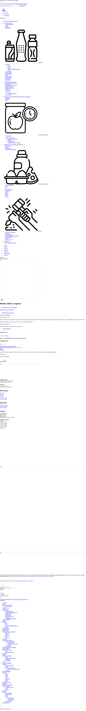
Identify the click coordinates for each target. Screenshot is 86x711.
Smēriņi (7, 196)
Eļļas (6, 681)
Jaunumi (6, 250)
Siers (6, 187)
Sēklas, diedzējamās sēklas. (14, 669)
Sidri (9, 68)
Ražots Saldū (13, 242)
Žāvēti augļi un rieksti (10, 667)
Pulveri (6, 194)
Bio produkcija (14, 21)
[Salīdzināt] (2, 345)
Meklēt (21, 5)
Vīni (9, 70)
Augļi (6, 25)
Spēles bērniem (8, 237)
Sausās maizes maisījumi (10, 149)
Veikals (5, 245)
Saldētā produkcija (9, 86)
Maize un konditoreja (18, 144)
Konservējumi (8, 136)
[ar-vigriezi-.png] (4, 258)
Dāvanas (6, 248)
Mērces (6, 191)
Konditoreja (7, 145)
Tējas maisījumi (8, 77)
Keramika (7, 233)
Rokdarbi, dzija (8, 239)
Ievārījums (5, 653)
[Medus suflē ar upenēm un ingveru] (43, 346)
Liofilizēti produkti (9, 665)
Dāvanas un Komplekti (10, 232)
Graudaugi (7, 97)
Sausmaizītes (8, 148)
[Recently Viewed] (4, 586)
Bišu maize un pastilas (12, 139)
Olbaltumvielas (6, 608)
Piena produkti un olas (43, 184)
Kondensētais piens (9, 185)
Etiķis (6, 675)
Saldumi (7, 670)
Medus (9, 140)
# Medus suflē (23, 338)
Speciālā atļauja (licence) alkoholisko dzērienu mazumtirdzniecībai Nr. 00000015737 (37, 576)
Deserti (4, 621)
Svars (1, 348)
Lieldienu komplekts (7, 663)
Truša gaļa (7, 92)
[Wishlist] (1, 300)
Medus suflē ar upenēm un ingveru (7, 347)
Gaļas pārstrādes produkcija (11, 83)
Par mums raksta (3, 397)
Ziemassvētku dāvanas (7, 684)
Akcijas (5, 247)
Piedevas (11, 189)
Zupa (8, 241)
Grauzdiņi (5, 602)
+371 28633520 (3, 385)
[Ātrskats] (0, 345)
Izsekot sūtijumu (3, 407)
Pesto (6, 193)
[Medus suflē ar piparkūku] (1, 312)
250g (1, 349)
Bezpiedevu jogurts (7, 682)
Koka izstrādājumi (9, 234)
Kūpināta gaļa (8, 84)
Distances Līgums (4, 406)
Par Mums (6, 251)
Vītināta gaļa (8, 90)
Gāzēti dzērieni (8, 74)
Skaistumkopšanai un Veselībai (11, 236)
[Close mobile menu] (0, 598)
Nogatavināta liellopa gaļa (10, 85)
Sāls (6, 195)
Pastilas (4, 654)
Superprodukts (6, 628)
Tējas (6, 696)
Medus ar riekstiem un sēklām (14, 142)
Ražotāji (6, 255)
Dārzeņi (7, 26)
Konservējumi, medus (43, 134)
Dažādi (39, 231)
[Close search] (1, 591)
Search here (2, 5)
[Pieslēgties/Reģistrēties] (3, 9)
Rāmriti (6, 332)
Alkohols (7, 64)
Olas (6, 186)
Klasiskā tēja (8, 78)
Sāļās (6, 666)
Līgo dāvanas (8, 606)
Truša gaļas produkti (12, 93)
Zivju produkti (8, 94)
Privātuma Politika (4, 405)
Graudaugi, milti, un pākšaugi (24, 96)
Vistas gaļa (7, 89)
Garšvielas (7, 190)
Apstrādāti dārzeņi (9, 24)
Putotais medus (11, 141)
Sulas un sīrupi (8, 76)
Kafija (6, 75)
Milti (6, 100)
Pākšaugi (7, 637)
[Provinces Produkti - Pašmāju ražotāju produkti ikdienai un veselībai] (13, 3)
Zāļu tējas (7, 80)
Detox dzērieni (8, 72)
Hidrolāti (4, 683)
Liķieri (9, 66)
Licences (2, 396)
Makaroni (7, 99)
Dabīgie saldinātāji (7, 671)
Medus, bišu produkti (9, 137)
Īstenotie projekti (3, 399)
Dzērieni (40, 62)
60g (3, 349)
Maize (6, 147)
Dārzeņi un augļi (8, 23)
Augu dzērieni (8, 71)
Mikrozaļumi (8, 28)
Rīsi (6, 636)
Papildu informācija (7, 328)
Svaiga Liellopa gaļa (9, 88)
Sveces (6, 238)
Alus (9, 65)
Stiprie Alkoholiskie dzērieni (14, 69)
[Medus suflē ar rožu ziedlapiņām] (1, 307)
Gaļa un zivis (13, 82)
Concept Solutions (29, 580)
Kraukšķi (5, 639)
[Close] (0, 593)
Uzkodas (4, 664)
